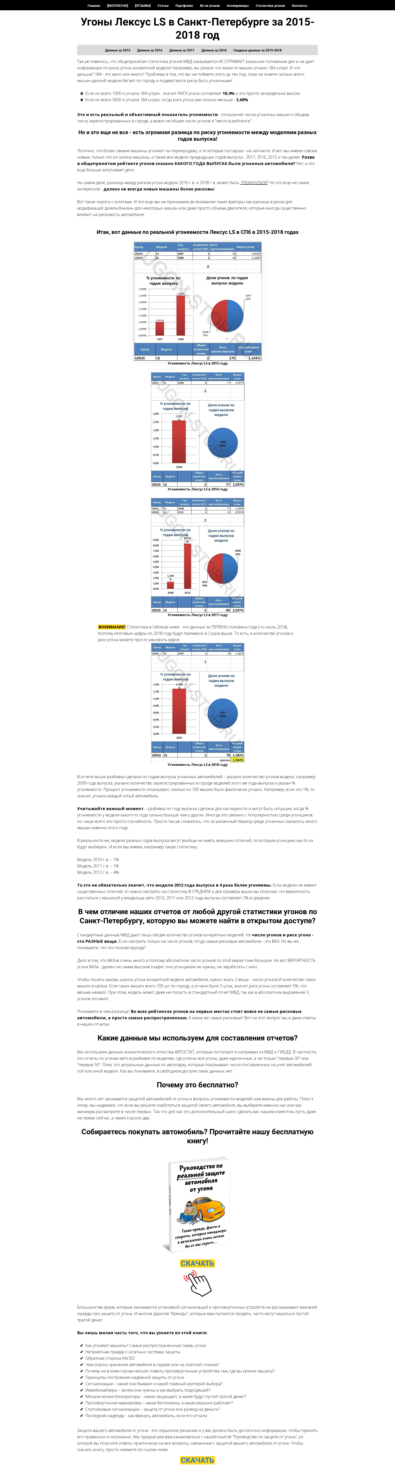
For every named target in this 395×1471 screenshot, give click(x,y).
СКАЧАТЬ (197, 1263)
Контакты (299, 6)
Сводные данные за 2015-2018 (258, 50)
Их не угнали (210, 6)
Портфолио (184, 6)
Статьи (163, 6)
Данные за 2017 (182, 50)
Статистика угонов (271, 6)
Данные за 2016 (150, 50)
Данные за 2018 (214, 50)
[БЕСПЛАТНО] (118, 6)
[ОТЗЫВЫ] (143, 6)
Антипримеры (238, 6)
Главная (94, 6)
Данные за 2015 (118, 50)
